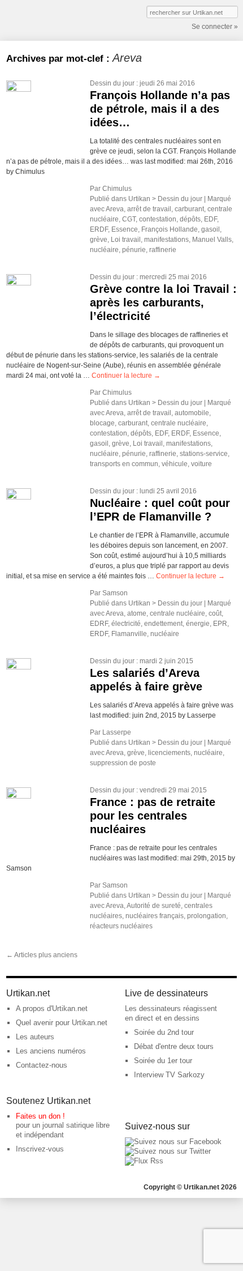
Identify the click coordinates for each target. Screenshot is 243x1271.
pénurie (134, 250)
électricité (126, 624)
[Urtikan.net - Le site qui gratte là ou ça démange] (47, 19)
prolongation (206, 916)
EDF (210, 219)
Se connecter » (215, 27)
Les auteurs (35, 1037)
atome (136, 613)
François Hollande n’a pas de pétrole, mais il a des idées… (160, 109)
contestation (157, 219)
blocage (102, 423)
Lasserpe (116, 732)
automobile (192, 413)
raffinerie (162, 250)
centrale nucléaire (178, 423)
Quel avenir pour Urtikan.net (61, 1022)
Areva (115, 209)
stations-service (204, 454)
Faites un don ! (40, 1116)
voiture (201, 464)
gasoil (210, 229)
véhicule (175, 464)
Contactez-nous (41, 1065)
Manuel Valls (212, 240)
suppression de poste (123, 763)
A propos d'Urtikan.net (52, 1008)
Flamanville (129, 634)
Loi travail (126, 240)
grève (98, 240)
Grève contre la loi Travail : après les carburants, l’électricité (163, 302)
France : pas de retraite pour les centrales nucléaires (152, 815)
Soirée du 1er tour (163, 1060)
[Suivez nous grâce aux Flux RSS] (144, 1161)
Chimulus (117, 189)
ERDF (99, 229)
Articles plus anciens (41, 955)
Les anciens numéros (51, 1051)
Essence (124, 229)
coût (215, 613)
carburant (189, 209)
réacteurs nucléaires (121, 926)
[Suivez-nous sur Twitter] (168, 1151)
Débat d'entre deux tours (174, 1046)
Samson (115, 593)
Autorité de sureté (154, 906)
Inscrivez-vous (40, 1149)
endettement (163, 624)
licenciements (169, 753)
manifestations (166, 240)
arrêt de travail (149, 209)
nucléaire (104, 250)
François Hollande (169, 229)
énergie (198, 624)
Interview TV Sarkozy (169, 1074)
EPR (220, 624)
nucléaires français (154, 916)
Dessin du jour (112, 83)
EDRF (99, 624)
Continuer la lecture (126, 375)
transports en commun (124, 464)
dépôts (190, 219)
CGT (129, 219)
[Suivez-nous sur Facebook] (173, 1141)
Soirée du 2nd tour (164, 1032)
